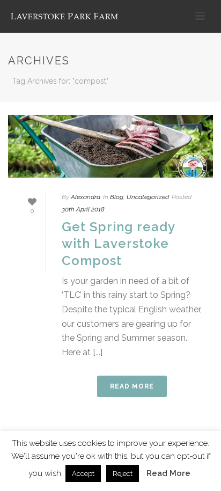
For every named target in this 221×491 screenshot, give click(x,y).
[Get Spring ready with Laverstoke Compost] (110, 146)
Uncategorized (148, 197)
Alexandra (85, 197)
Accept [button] (83, 474)
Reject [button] (122, 474)
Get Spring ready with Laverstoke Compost (118, 243)
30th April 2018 (83, 209)
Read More (168, 473)
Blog (116, 197)
